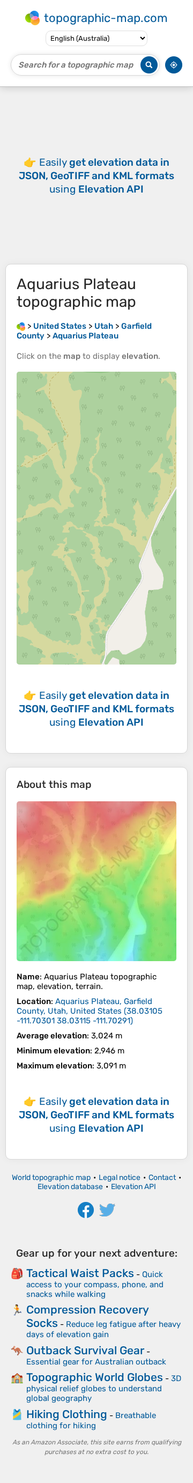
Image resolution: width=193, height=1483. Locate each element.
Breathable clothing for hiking (91, 1420)
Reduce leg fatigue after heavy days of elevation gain (103, 1329)
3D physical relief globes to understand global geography (103, 1388)
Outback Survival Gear (85, 1350)
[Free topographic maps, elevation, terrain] (21, 326)
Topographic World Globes (94, 1377)
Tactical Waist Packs (80, 1273)
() (89, 1011)
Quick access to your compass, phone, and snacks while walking (95, 1284)
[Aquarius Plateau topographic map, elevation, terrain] (96, 881)
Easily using (96, 175)
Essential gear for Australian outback (96, 1362)
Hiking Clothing (66, 1414)
